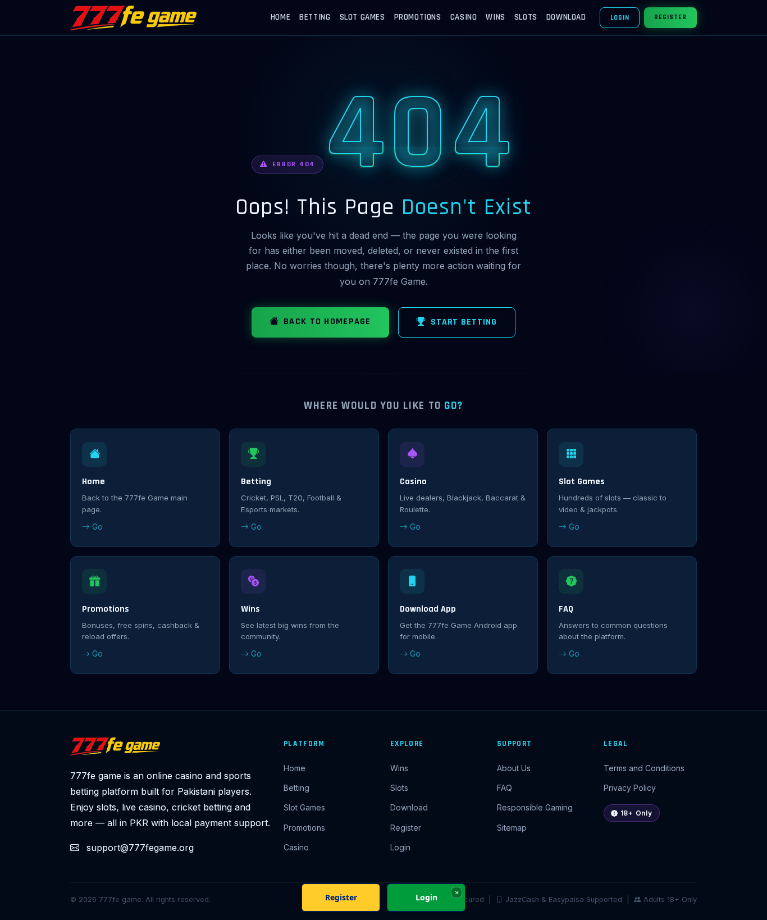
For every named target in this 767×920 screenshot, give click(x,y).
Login (619, 17)
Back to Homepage (327, 321)
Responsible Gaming (535, 807)
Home (280, 17)
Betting (314, 17)
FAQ (504, 788)
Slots (525, 17)
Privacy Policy (630, 788)
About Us (514, 768)
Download (566, 17)
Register (670, 17)
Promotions (417, 17)
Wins (495, 17)
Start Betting (464, 322)
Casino (463, 17)
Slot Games (362, 17)
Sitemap (512, 827)
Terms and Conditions (644, 768)
